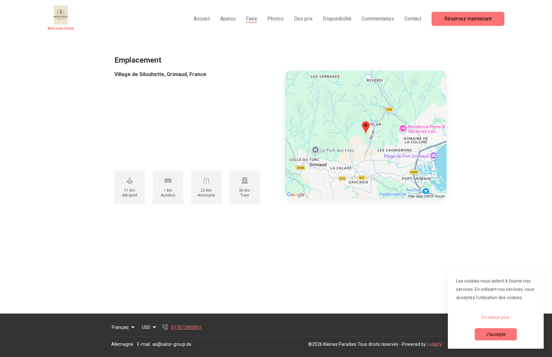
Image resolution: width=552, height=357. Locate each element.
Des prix (303, 19)
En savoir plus (496, 317)
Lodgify (434, 344)
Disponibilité (337, 19)
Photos (275, 19)
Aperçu (228, 19)
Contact (412, 19)
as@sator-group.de (171, 344)
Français (120, 327)
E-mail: (144, 344)
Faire (251, 19)
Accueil (202, 19)
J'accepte (496, 334)
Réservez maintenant (468, 19)
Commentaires (378, 19)
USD (146, 327)
